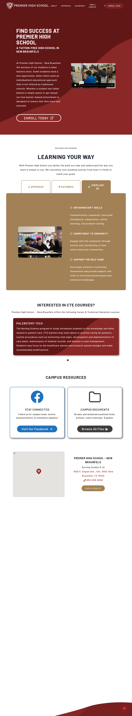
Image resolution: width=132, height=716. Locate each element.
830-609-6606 (94, 480)
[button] (38, 471)
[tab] (35, 186)
